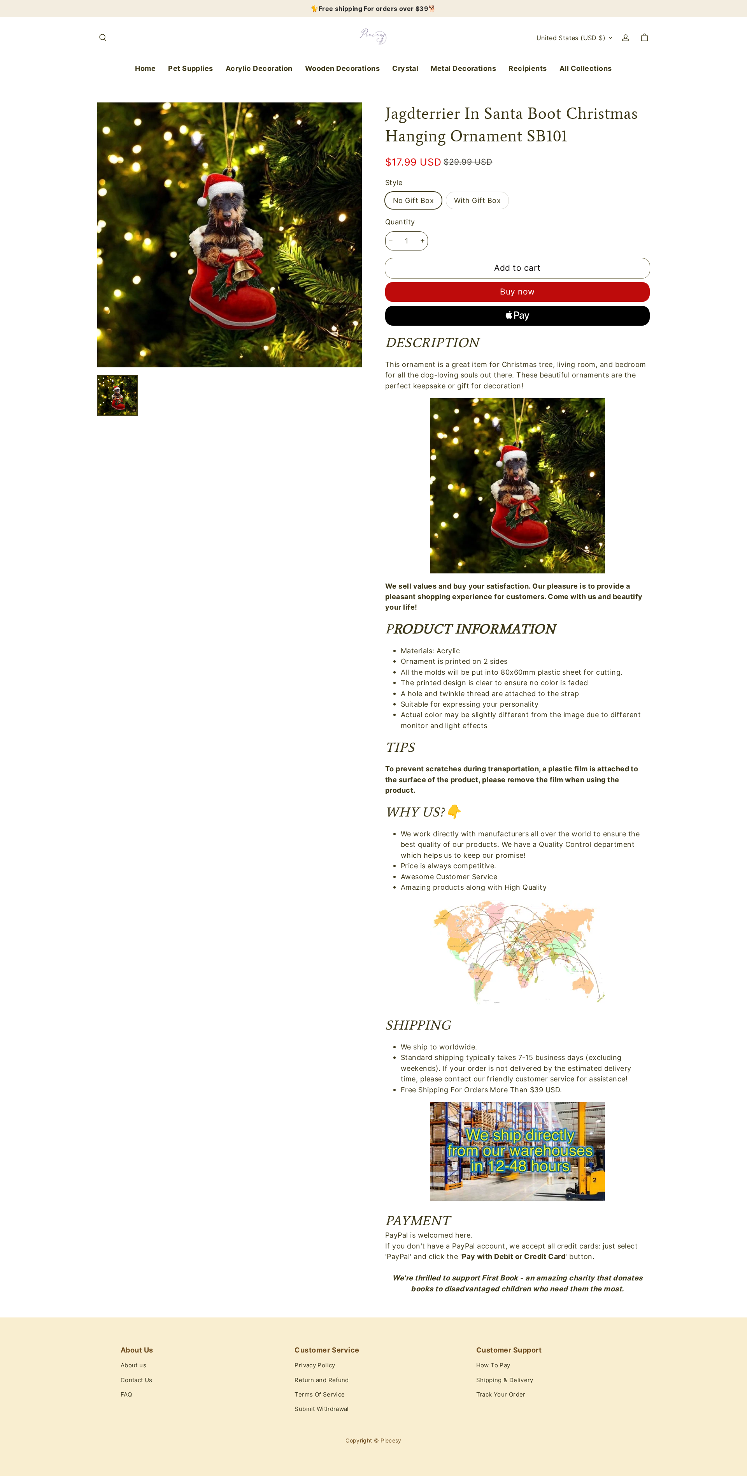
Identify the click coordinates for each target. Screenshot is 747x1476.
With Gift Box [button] (477, 200)
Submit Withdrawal (322, 1409)
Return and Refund (322, 1380)
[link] (190, 68)
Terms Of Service (320, 1394)
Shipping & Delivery (504, 1380)
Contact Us (137, 1380)
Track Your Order (501, 1394)
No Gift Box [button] (413, 200)
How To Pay (493, 1365)
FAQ (126, 1394)
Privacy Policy (315, 1365)
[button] (102, 37)
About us (133, 1365)
